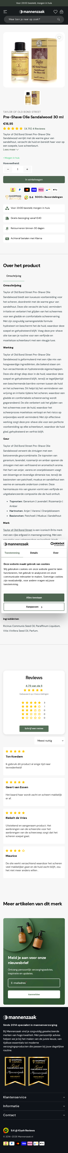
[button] (5, 11)
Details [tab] (34, 552)
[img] (16, 751)
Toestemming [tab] (12, 552)
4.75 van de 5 (34, 685)
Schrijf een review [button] (34, 728)
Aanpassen (32, 606)
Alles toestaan (34, 597)
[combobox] (34, 19)
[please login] (59, 38)
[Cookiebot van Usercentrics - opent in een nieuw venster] (50, 544)
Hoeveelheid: (11, 163)
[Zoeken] (60, 19)
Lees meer (9, 149)
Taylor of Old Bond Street (17, 530)
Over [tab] (56, 552)
